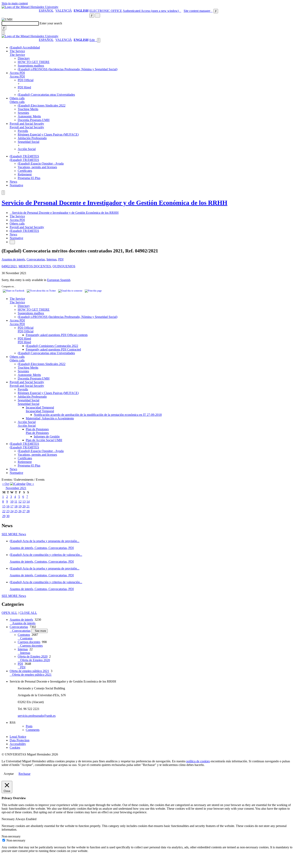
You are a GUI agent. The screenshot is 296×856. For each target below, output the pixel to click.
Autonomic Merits (29, 116)
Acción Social (27, 149)
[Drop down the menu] (97, 15)
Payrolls (23, 131)
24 (11, 511)
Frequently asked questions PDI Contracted (53, 349)
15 (3, 506)
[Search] (4, 28)
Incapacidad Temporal (40, 407)
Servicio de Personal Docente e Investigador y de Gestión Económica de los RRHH (114, 202)
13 (24, 501)
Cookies (15, 747)
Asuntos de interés (13, 259)
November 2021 (16, 488)
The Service (17, 51)
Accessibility (18, 744)
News (13, 181)
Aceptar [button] (9, 773)
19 (20, 506)
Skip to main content (15, 3)
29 (3, 516)
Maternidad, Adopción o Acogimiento (50, 418)
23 (7, 511)
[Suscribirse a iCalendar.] (18, 484)
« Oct (5, 484)
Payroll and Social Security (27, 123)
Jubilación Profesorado (32, 138)
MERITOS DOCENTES (35, 266)
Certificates (25, 170)
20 (24, 506)
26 (20, 511)
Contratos (24, 634)
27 (24, 511)
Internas (52, 259)
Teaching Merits (28, 109)
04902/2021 (9, 266)
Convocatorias (36, 259)
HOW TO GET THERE (34, 62)
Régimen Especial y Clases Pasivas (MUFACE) (48, 134)
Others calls (17, 98)
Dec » (30, 484)
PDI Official (25, 80)
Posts (29, 726)
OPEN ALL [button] (9, 612)
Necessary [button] (8, 819)
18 (16, 506)
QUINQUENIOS (64, 266)
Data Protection (19, 740)
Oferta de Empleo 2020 (33, 656)
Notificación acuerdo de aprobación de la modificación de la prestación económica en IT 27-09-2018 (98, 414)
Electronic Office (105, 10)
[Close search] (3, 32)
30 (7, 516)
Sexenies (23, 112)
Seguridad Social (28, 141)
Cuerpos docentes (29, 642)
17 (11, 506)
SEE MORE (14, 534)
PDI (60, 259)
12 (20, 501)
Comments (32, 729)
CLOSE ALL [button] (28, 612)
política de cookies (198, 761)
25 (16, 511)
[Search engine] (215, 11)
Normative (16, 185)
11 (15, 501)
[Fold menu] (98, 40)
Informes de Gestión (47, 436)
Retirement (25, 174)
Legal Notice (18, 736)
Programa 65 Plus (29, 178)
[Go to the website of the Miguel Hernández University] (30, 7)
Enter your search (51, 23)
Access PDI (17, 73)
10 (11, 501)
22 (3, 511)
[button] (17, 54)
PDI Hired (24, 87)
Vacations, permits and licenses (37, 167)
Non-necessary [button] (11, 836)
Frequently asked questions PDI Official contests (57, 335)
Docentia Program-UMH (34, 120)
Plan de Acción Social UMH (44, 440)
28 (28, 511)
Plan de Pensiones (37, 429)
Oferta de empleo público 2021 (29, 671)
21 (28, 506)
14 (28, 501)
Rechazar (24, 773)
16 (7, 506)
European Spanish (58, 280)
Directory (24, 58)
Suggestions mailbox (31, 65)
